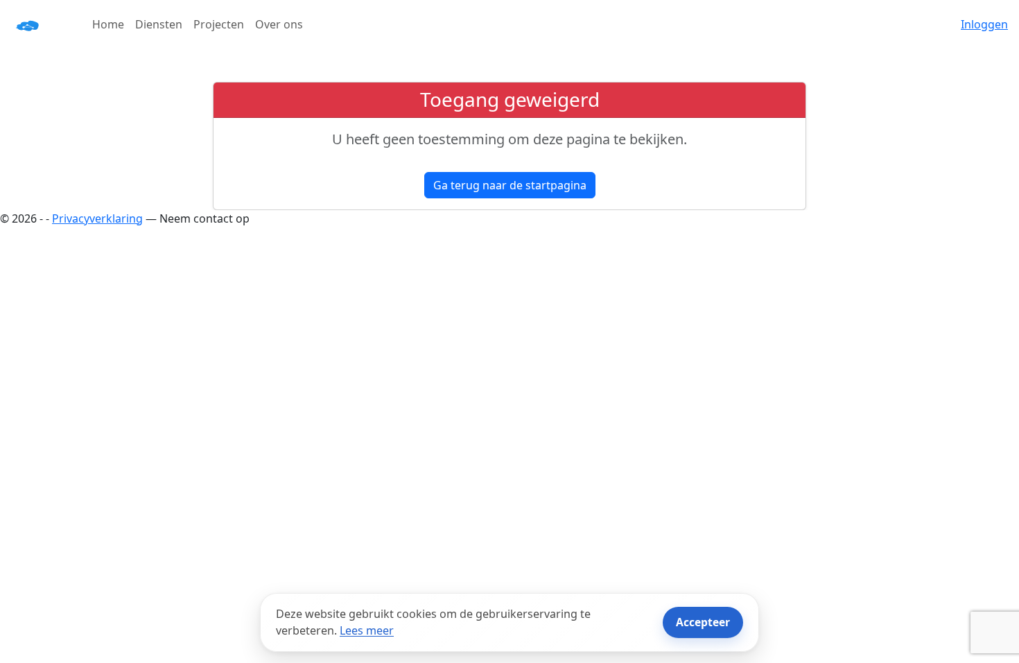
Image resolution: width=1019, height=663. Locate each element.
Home (108, 24)
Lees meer (367, 630)
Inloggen (984, 24)
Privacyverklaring (97, 218)
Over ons (279, 24)
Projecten (218, 24)
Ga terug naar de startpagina (509, 185)
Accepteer (703, 622)
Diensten (158, 24)
